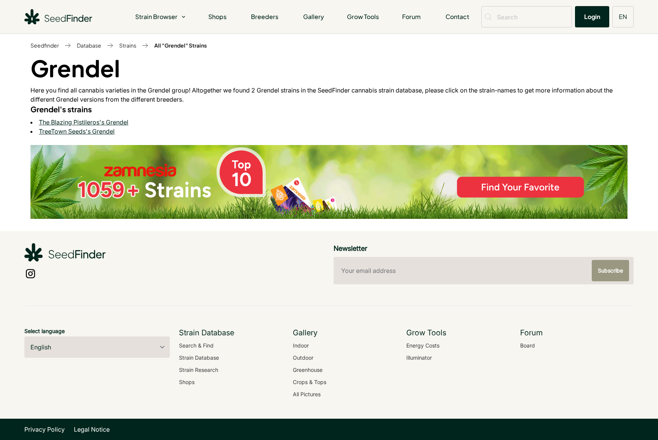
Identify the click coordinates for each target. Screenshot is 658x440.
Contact (457, 17)
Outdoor (303, 357)
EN (623, 17)
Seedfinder (44, 45)
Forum (411, 17)
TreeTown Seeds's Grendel (77, 131)
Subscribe (610, 270)
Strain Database (199, 357)
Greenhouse (308, 370)
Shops (217, 17)
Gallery (313, 17)
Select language (44, 331)
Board (527, 345)
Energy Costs (422, 345)
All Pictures (307, 394)
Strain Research (198, 370)
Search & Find (196, 345)
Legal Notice (92, 429)
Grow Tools (363, 17)
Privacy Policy (44, 429)
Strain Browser (156, 17)
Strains (127, 45)
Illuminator (419, 357)
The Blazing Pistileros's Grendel (83, 122)
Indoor (301, 345)
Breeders (264, 17)
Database (89, 45)
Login (592, 17)
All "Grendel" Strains (180, 45)
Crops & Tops (309, 382)
